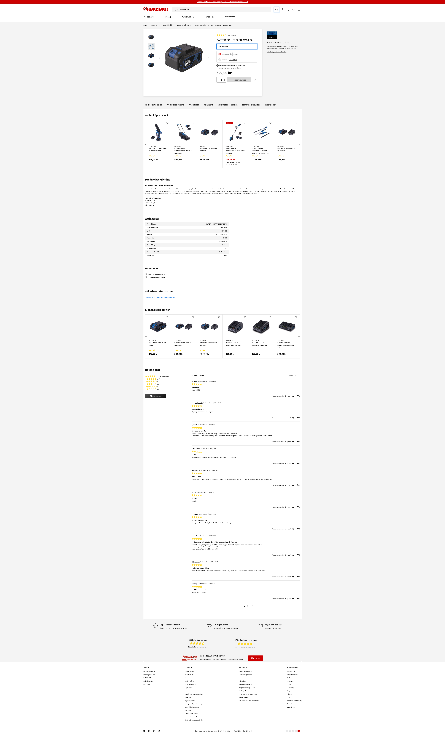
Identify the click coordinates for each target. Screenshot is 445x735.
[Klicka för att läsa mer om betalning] (294, 731)
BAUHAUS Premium (149, 678)
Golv (288, 697)
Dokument (208, 104)
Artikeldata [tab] (152, 218)
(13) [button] (158, 379)
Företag (167, 17)
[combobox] (221, 9)
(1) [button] (158, 381)
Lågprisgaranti (190, 701)
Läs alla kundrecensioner (197, 647)
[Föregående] (159, 58)
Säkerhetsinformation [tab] (159, 291)
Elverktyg (290, 688)
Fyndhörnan (291, 671)
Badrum (289, 678)
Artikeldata (194, 104)
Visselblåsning (189, 675)
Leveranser (188, 691)
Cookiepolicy (243, 691)
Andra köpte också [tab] (156, 115)
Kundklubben (188, 17)
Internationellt (243, 697)
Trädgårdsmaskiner (293, 704)
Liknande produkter (251, 104)
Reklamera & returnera (273, 628)
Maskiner (154, 25)
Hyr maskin (147, 684)
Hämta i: (225, 60)
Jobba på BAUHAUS (245, 684)
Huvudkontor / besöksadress (249, 701)
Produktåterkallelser (192, 717)
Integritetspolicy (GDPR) (247, 688)
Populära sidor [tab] (292, 667)
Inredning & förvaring (294, 701)
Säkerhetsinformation (228, 104)
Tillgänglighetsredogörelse (194, 720)
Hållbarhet (242, 681)
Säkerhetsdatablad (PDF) (157, 274)
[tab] (198, 375)
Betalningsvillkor (190, 684)
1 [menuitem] (244, 606)
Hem (145, 25)
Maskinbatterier (200, 25)
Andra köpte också (153, 104)
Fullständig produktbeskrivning (276, 52)
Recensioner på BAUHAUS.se (248, 694)
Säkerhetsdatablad (191, 714)
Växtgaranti (188, 710)
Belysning (290, 681)
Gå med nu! (256, 658)
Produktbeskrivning (175, 104)
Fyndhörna (209, 17)
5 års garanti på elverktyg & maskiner (197, 704)
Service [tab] (146, 667)
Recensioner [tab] (152, 369)
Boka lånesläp (148, 681)
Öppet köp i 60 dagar (192, 707)
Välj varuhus (233, 60)
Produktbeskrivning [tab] (157, 179)
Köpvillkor (188, 688)
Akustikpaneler (292, 675)
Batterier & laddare (184, 25)
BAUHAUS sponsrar (245, 675)
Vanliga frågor (189, 681)
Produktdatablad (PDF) (156, 277)
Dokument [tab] (151, 268)
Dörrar (289, 684)
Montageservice (149, 671)
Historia (241, 678)
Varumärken (230, 16)
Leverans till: (227, 54)
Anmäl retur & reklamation (194, 694)
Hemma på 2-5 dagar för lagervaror (226, 628)
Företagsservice (149, 675)
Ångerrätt (188, 697)
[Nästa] (208, 58)
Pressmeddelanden (245, 671)
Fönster (289, 694)
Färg (288, 691)
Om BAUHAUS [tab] (243, 667)
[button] (155, 396)
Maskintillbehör (167, 25)
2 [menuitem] (247, 606)
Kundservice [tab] (189, 667)
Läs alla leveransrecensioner (245, 647)
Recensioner (270, 104)
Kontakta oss (189, 671)
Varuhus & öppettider (192, 678)
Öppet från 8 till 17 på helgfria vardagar (173, 628)
